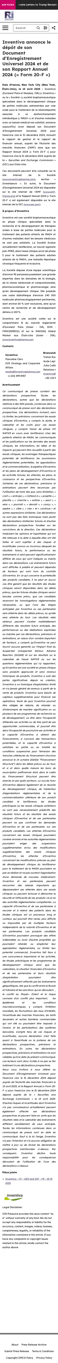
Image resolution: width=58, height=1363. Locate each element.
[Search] (38, 27)
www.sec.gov (32, 204)
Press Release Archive (34, 1344)
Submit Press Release (16, 1351)
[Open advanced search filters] (45, 27)
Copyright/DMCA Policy (19, 1357)
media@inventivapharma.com (22, 371)
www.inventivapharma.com (18, 179)
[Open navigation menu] (5, 28)
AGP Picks (8, 4)
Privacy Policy (44, 1357)
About (14, 1344)
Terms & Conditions (43, 1351)
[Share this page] (53, 28)
